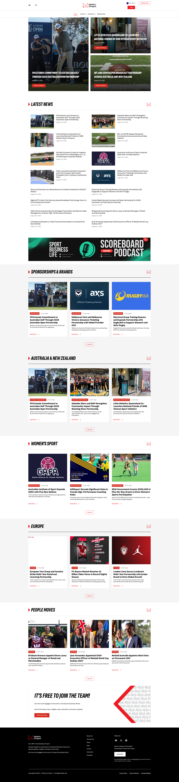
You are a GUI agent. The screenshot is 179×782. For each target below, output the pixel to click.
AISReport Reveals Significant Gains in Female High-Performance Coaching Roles (89, 492)
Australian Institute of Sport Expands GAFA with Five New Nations (46, 490)
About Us (89, 736)
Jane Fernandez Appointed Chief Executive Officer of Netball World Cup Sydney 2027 (89, 658)
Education (91, 14)
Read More (33, 334)
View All (89, 344)
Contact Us (90, 739)
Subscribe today (42, 715)
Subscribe (120, 754)
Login (131, 7)
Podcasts (90, 755)
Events (82, 14)
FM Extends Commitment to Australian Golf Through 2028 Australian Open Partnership (44, 320)
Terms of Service (134, 773)
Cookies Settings (146, 773)
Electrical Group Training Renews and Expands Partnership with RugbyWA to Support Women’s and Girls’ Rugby (130, 321)
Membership (145, 3)
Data (88, 746)
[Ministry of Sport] (89, 5)
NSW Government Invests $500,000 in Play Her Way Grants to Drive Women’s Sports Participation (131, 492)
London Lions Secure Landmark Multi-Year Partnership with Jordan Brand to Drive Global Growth (130, 574)
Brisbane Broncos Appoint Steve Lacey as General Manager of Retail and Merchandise (47, 658)
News (75, 14)
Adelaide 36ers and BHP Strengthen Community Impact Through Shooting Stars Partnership (89, 406)
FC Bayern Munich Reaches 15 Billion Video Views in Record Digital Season (89, 574)
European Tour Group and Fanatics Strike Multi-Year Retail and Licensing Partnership (46, 574)
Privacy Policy (135, 759)
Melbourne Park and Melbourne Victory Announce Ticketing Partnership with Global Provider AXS (88, 321)
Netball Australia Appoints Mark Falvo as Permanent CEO (130, 657)
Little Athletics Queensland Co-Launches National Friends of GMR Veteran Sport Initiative (130, 406)
